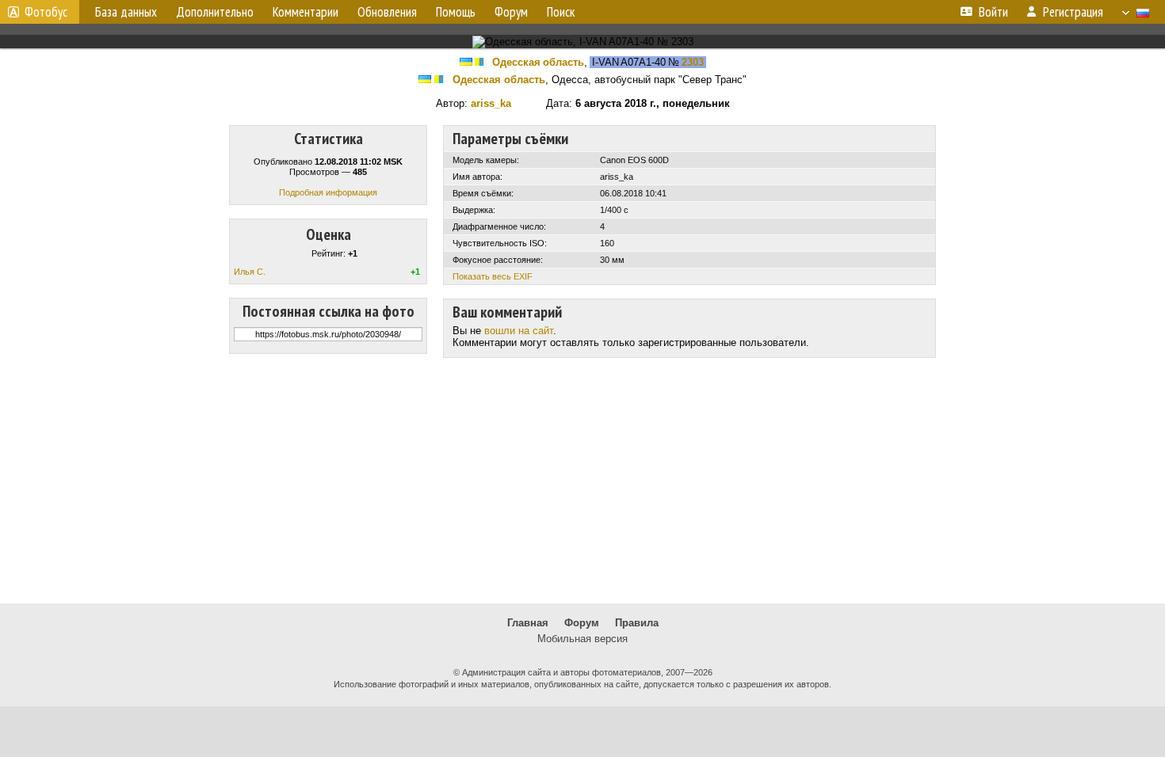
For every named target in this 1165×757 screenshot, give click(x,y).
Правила (637, 623)
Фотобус (46, 12)
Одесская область (538, 62)
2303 (693, 62)
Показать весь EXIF (493, 276)
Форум (581, 623)
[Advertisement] (582, 481)
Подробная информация (328, 192)
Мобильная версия (582, 639)
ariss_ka (491, 103)
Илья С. (249, 271)
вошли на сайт (518, 331)
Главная (527, 623)
